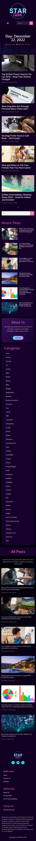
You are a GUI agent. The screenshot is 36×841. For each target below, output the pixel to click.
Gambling (9, 482)
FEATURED (9, 455)
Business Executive (12, 400)
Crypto (8, 428)
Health (8, 506)
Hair (7, 498)
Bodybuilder (10, 392)
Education (9, 439)
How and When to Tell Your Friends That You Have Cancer (16, 166)
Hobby (8, 513)
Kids (7, 541)
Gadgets (8, 478)
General (8, 490)
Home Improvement (12, 521)
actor (7, 353)
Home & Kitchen (11, 517)
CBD (7, 416)
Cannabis (9, 404)
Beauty (8, 381)
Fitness (8, 463)
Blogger (8, 389)
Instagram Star (11, 533)
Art (7, 365)
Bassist (8, 377)
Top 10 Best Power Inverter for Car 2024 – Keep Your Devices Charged (17, 77)
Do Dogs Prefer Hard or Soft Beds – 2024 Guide (15, 137)
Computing (9, 424)
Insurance (9, 537)
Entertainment (11, 443)
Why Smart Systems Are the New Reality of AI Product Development (26, 304)
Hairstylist (9, 502)
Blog (7, 385)
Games (8, 486)
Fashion (8, 451)
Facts (7, 447)
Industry (8, 529)
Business (8, 396)
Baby (7, 373)
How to (8, 525)
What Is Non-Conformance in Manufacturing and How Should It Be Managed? (26, 230)
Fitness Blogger (11, 467)
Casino (8, 412)
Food (7, 470)
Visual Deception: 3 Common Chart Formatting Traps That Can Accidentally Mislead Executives (26, 291)
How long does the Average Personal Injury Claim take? (15, 107)
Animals (8, 361)
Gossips (8, 494)
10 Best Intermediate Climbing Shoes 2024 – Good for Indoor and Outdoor (16, 197)
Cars (7, 408)
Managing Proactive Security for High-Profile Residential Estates (26, 274)
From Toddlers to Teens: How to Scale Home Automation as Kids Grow (26, 260)
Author (8, 369)
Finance (8, 459)
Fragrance (9, 474)
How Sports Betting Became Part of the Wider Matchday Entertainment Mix (26, 246)
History (8, 509)
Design (8, 435)
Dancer (8, 431)
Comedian (9, 420)
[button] (7, 23)
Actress (8, 357)
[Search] (31, 23)
